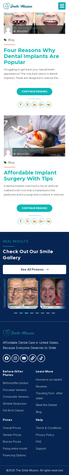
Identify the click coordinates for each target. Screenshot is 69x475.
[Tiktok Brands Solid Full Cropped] (41, 358)
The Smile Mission (28, 27)
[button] (62, 6)
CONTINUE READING (34, 91)
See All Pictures (32, 269)
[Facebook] (7, 358)
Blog (11, 40)
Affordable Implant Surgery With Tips (30, 175)
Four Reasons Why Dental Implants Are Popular (31, 56)
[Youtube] (24, 358)
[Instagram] (15, 358)
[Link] (32, 358)
